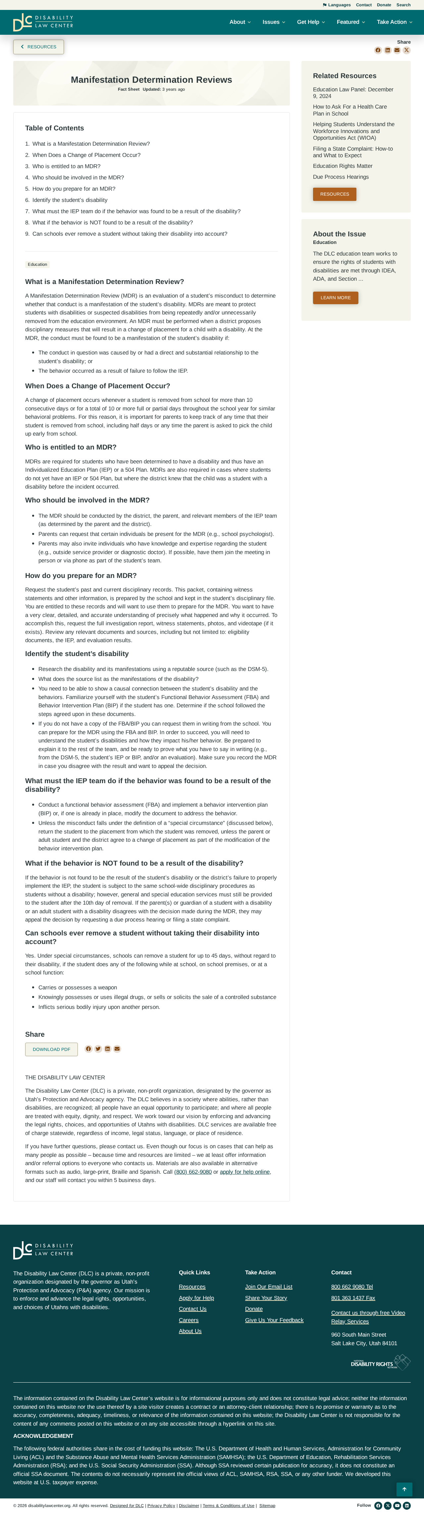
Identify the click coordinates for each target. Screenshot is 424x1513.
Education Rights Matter (343, 166)
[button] (378, 50)
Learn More (336, 297)
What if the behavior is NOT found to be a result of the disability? (112, 222)
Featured (348, 22)
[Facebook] (378, 1506)
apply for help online (245, 1172)
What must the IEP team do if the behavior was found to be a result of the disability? (136, 211)
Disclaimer (189, 1505)
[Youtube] (397, 1506)
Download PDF (51, 1049)
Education (325, 242)
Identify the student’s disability (70, 200)
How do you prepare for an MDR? (73, 189)
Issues (271, 22)
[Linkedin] (407, 1506)
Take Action (392, 22)
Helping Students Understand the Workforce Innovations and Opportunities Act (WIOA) (354, 131)
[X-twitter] (388, 1506)
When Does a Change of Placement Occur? (86, 155)
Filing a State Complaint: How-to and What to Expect (353, 152)
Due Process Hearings (341, 177)
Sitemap (267, 1505)
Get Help (308, 22)
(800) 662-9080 (193, 1172)
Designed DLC (127, 1505)
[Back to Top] (404, 1489)
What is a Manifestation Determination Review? (91, 144)
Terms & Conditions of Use (228, 1505)
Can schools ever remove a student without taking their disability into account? (129, 234)
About (237, 22)
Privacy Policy (161, 1505)
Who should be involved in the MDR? (78, 177)
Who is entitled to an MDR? (66, 166)
